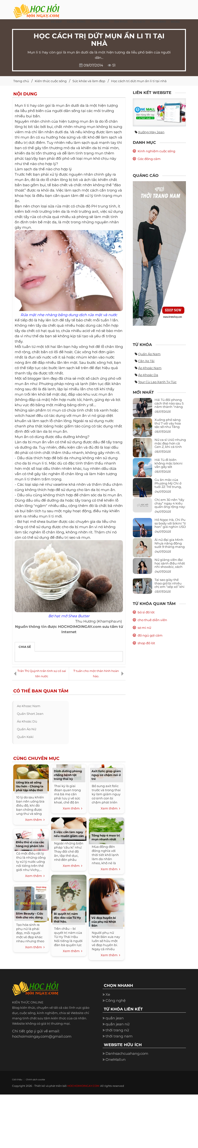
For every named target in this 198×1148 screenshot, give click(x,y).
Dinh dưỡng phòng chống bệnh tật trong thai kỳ (68, 775)
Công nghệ (116, 1000)
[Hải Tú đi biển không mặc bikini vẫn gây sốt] (142, 469)
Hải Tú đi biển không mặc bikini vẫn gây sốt (169, 463)
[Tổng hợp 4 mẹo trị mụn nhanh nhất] (106, 830)
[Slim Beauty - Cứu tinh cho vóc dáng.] (31, 903)
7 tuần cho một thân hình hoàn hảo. (96, 673)
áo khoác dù (27, 721)
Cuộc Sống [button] (76, 21)
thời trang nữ (117, 1030)
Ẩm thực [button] (121, 21)
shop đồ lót (146, 643)
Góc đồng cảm (149, 159)
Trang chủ (21, 81)
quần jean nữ (117, 1024)
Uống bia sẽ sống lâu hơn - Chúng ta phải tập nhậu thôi (29, 786)
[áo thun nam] (159, 253)
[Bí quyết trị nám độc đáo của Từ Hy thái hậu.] (69, 898)
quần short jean (30, 714)
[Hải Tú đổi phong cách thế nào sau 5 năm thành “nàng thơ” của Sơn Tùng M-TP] (142, 409)
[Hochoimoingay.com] (36, 8)
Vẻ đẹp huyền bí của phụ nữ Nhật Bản (104, 921)
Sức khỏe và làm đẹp (88, 81)
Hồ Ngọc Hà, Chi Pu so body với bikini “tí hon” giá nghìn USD (170, 523)
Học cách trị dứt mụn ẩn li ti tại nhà (139, 81)
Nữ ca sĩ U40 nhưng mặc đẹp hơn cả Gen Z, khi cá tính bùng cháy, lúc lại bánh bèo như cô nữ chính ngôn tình (170, 448)
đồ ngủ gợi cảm (150, 635)
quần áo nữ (26, 729)
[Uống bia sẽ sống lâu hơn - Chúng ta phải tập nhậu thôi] (31, 777)
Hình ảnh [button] (158, 21)
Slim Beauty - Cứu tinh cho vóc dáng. (29, 915)
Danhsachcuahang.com (127, 1053)
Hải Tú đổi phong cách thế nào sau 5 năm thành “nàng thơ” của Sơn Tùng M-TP (169, 406)
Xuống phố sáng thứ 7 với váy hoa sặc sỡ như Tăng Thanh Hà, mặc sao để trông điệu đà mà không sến (169, 428)
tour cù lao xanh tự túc (157, 382)
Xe (108, 994)
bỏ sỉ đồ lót (146, 612)
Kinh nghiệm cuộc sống (156, 151)
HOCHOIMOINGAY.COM (83, 1086)
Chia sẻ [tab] (25, 647)
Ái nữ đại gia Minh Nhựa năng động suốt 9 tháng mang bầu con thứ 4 (170, 545)
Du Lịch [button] (139, 21)
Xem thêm (34, 820)
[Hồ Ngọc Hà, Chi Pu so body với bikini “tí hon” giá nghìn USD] (142, 529)
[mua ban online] (159, 112)
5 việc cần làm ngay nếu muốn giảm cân (69, 834)
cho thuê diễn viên (152, 620)
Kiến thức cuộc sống (51, 81)
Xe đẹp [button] (56, 21)
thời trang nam (119, 1036)
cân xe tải (146, 361)
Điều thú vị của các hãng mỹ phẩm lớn (30, 844)
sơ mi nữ (144, 628)
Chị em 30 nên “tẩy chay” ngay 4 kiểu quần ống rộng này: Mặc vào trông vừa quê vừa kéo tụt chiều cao (170, 508)
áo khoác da (148, 375)
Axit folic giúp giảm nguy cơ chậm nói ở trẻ (106, 775)
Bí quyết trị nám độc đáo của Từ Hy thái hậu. (67, 917)
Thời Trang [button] (99, 21)
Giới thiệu (17, 1079)
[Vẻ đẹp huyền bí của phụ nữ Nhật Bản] (106, 902)
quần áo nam (149, 354)
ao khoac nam (28, 706)
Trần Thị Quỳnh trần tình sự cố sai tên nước (41, 673)
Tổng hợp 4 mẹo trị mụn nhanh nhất (106, 837)
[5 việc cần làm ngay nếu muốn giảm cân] (69, 828)
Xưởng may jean (151, 132)
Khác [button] (175, 21)
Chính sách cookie (35, 1079)
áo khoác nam (150, 368)
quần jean (115, 1018)
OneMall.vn (116, 1059)
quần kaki (25, 737)
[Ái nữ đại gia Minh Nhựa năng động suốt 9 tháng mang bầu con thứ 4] (142, 550)
